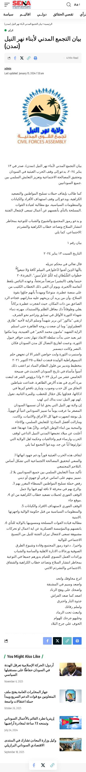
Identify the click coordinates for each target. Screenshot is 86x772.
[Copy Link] (29, 57)
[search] (68, 4)
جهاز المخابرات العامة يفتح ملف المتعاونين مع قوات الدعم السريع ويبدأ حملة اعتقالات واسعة (30, 696)
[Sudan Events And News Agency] (21, 4)
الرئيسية (48, 23)
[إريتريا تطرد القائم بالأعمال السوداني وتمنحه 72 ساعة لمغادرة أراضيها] (71, 722)
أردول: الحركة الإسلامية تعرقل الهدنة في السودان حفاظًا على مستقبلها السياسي (29, 670)
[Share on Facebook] (15, 57)
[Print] (35, 57)
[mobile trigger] (8, 4)
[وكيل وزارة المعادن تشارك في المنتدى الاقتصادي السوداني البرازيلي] (71, 744)
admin (7, 68)
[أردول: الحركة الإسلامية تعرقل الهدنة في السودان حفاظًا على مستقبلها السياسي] (71, 669)
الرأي (10, 30)
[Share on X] (22, 57)
